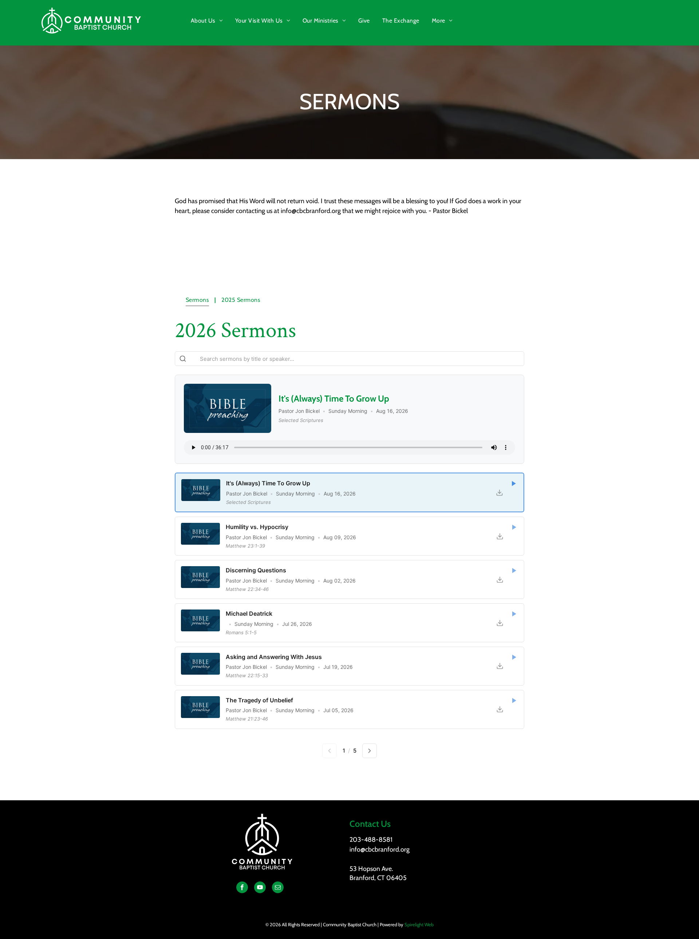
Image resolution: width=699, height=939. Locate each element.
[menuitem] (207, 21)
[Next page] (369, 750)
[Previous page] (329, 750)
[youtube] (260, 888)
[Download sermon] (499, 492)
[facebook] (242, 888)
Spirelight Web (419, 924)
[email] (278, 888)
